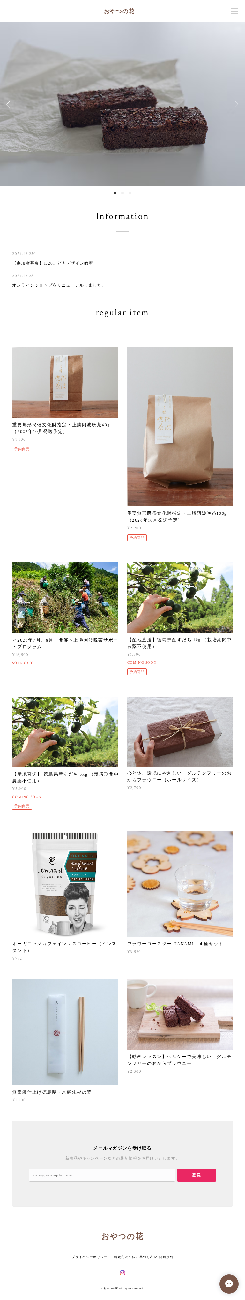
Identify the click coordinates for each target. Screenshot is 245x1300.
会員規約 (166, 1257)
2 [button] (122, 193)
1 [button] (115, 193)
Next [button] (235, 104)
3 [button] (130, 193)
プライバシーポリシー (90, 1257)
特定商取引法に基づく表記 (135, 1257)
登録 (196, 1175)
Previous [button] (9, 104)
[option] (122, 104)
